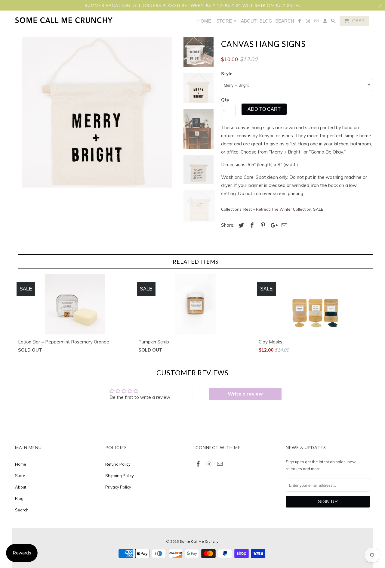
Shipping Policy (119, 475)
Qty (225, 100)
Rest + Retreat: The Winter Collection (277, 209)
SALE (318, 209)
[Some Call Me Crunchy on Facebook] (199, 464)
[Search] (334, 22)
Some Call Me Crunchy (199, 541)
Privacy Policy (118, 487)
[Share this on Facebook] (251, 225)
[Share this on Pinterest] (262, 225)
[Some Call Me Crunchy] (40, 20)
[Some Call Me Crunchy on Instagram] (209, 464)
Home (20, 464)
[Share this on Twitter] (240, 225)
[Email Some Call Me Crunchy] (220, 464)
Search (22, 509)
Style (227, 73)
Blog (19, 498)
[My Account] (325, 22)
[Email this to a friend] (283, 225)
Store (20, 475)
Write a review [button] (245, 394)
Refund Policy (118, 464)
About (20, 487)
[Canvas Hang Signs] (97, 112)
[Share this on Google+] (272, 225)
